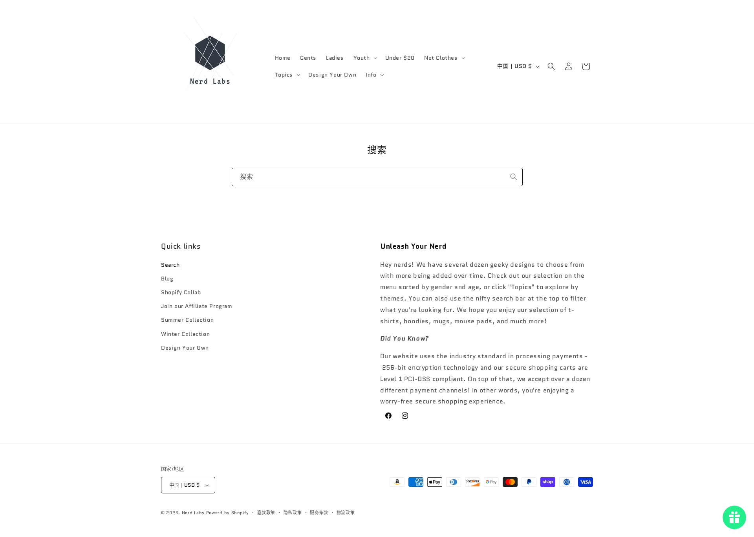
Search (170, 265)
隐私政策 (293, 513)
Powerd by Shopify (227, 513)
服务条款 (319, 513)
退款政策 (266, 513)
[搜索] (513, 176)
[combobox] (377, 177)
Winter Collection (185, 334)
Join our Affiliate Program (196, 306)
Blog (167, 278)
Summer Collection (187, 320)
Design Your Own (185, 348)
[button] (365, 57)
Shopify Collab (181, 292)
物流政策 (346, 513)
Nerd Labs (193, 513)
